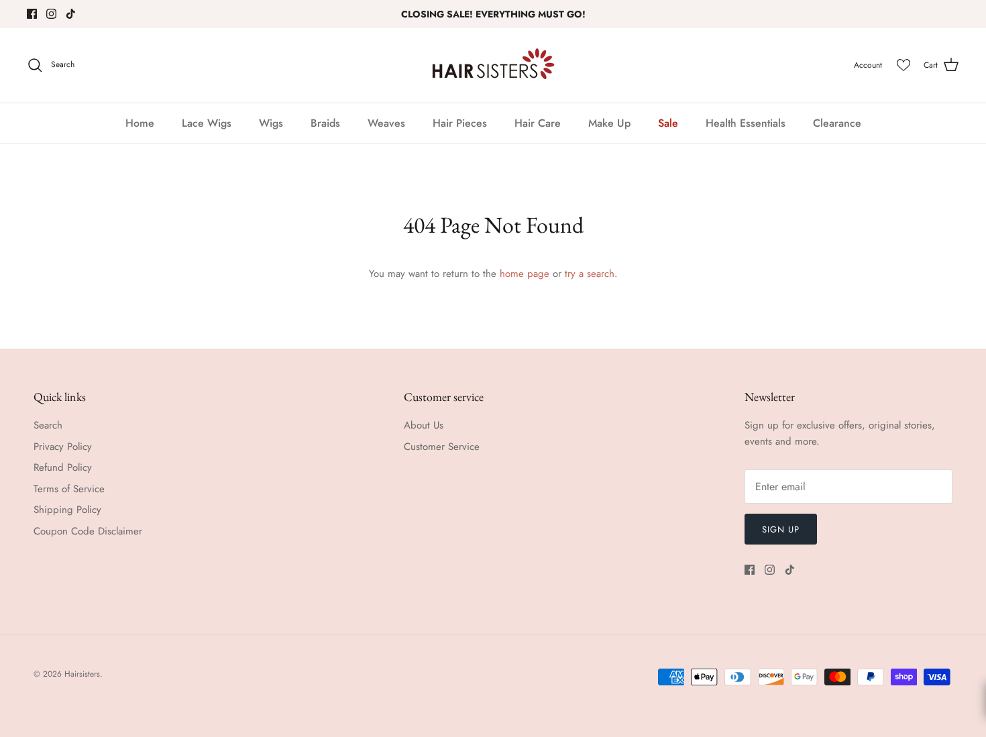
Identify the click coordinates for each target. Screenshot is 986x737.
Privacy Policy (63, 446)
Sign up (781, 529)
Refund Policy (63, 467)
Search (48, 425)
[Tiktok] (71, 14)
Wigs (271, 123)
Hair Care (537, 123)
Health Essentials (745, 123)
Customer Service (442, 446)
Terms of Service (69, 488)
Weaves (386, 123)
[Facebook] (32, 14)
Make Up (609, 123)
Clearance (837, 123)
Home (139, 123)
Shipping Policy (67, 509)
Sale (668, 123)
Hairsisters (82, 674)
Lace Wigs (206, 123)
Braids (325, 123)
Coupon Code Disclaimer (88, 531)
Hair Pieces (460, 123)
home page (524, 273)
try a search (589, 273)
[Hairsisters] (493, 65)
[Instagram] (51, 14)
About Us (423, 425)
